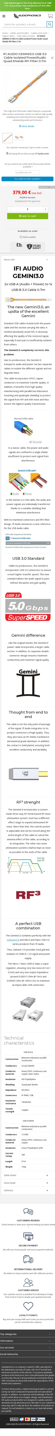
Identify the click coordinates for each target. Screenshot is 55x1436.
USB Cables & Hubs (26, 36)
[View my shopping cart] (52, 16)
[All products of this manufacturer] (52, 57)
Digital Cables (8, 36)
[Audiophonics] (27, 16)
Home (5, 33)
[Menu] (4, 16)
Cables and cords (39, 33)
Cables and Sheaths (19, 33)
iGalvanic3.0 (13, 939)
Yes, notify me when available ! (27, 179)
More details (27, 126)
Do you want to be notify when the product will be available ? (27, 165)
